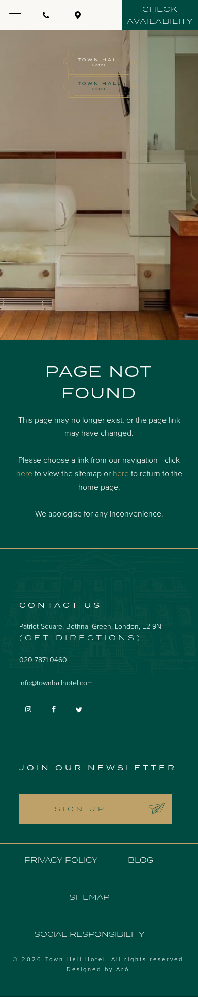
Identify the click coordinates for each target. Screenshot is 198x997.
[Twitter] (80, 709)
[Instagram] (29, 709)
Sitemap (89, 897)
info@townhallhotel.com (56, 682)
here (24, 473)
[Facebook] (55, 709)
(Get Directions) (80, 637)
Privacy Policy (60, 860)
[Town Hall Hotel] (99, 74)
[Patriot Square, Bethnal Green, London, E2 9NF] (77, 15)
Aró (122, 969)
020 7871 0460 (43, 659)
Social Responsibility (89, 934)
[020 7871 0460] (46, 15)
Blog (140, 860)
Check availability (160, 15)
